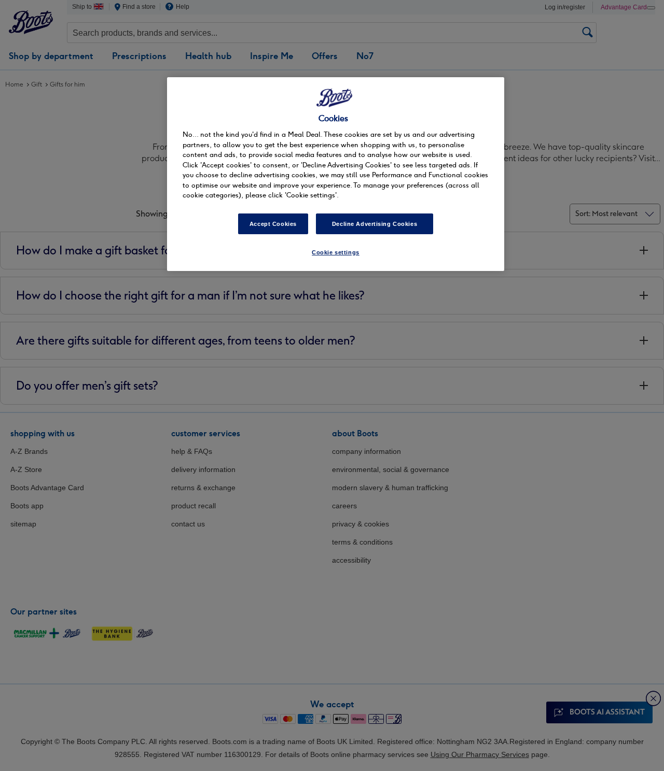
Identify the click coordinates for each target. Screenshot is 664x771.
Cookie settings (335, 252)
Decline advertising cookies (374, 224)
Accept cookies (273, 224)
